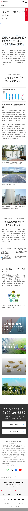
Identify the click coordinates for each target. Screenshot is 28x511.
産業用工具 (14, 476)
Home (2, 476)
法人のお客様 (7, 476)
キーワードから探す (6, 494)
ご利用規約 (6, 503)
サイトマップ (21, 503)
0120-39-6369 (14, 413)
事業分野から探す (20, 490)
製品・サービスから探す (7, 490)
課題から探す (19, 494)
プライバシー (13, 503)
